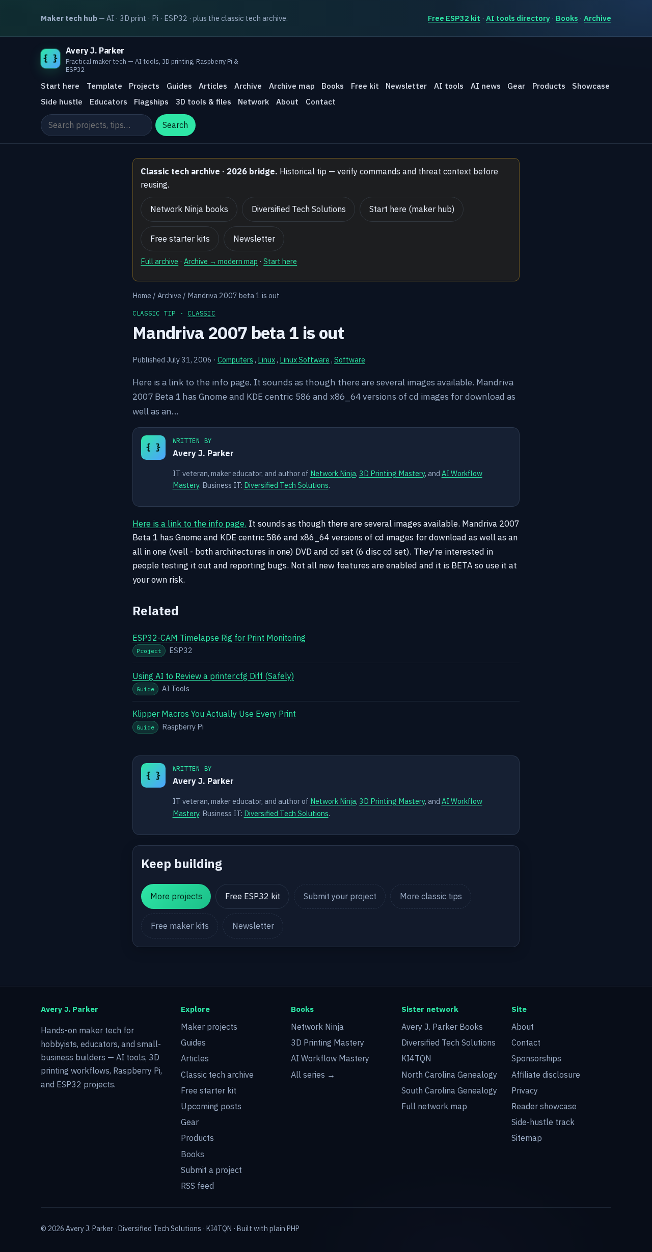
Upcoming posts (211, 1106)
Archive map (292, 86)
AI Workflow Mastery (330, 1058)
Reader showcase (544, 1106)
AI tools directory (518, 18)
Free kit (365, 86)
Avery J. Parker (203, 453)
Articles (213, 86)
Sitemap (526, 1138)
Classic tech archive (217, 1075)
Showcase (591, 86)
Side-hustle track (543, 1122)
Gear (516, 86)
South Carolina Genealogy (449, 1090)
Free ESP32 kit (454, 18)
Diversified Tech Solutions (299, 209)
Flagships (151, 101)
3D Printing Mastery (392, 473)
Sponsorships (536, 1058)
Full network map (434, 1106)
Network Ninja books (189, 209)
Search (175, 125)
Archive (597, 18)
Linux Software (305, 359)
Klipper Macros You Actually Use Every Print (214, 714)
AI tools (449, 86)
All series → (313, 1075)
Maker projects (209, 1027)
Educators (108, 101)
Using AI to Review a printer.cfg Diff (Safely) (213, 676)
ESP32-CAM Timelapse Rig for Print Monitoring (219, 638)
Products (548, 86)
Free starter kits (180, 238)
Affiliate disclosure (545, 1075)
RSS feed (197, 1186)
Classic (201, 313)
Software (349, 359)
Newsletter (406, 86)
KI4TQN (416, 1058)
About (287, 101)
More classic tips (431, 896)
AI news (486, 86)
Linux (266, 359)
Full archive (159, 261)
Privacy (524, 1090)
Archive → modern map (221, 261)
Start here (60, 86)
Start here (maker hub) (411, 209)
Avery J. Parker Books (442, 1027)
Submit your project (340, 896)
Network (253, 101)
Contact (321, 101)
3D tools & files (203, 101)
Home (141, 295)
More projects (176, 896)
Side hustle (62, 101)
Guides (179, 86)
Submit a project (211, 1170)
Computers (235, 359)
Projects (144, 86)
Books (567, 18)
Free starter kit (208, 1090)
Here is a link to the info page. (189, 523)
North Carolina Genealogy (449, 1075)
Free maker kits (180, 926)
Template (104, 86)
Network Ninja (333, 473)
